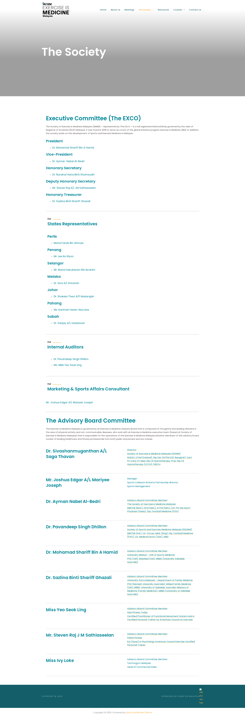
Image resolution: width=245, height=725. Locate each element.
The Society (145, 9)
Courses (177, 9)
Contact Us (195, 9)
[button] (152, 9)
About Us (115, 9)
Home (103, 9)
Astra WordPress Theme (139, 712)
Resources (163, 9)
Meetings (129, 9)
